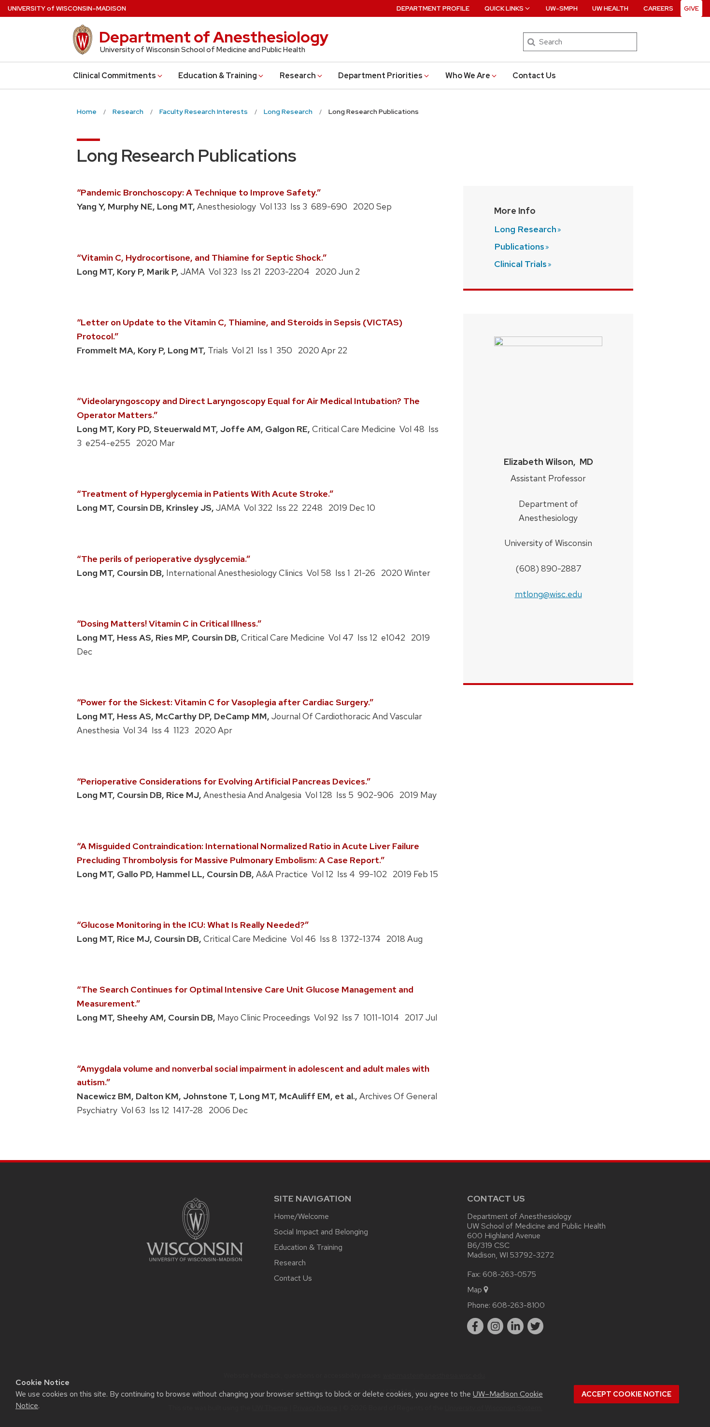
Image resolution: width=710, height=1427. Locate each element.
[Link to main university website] (194, 1263)
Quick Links (504, 8)
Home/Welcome (301, 1216)
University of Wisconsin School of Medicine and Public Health (202, 50)
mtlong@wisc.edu (548, 594)
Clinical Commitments (114, 75)
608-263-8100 (518, 1305)
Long (525, 229)
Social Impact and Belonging (321, 1232)
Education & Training (217, 75)
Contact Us (534, 75)
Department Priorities (380, 75)
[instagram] (495, 1326)
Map (474, 1290)
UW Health (610, 8)
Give (691, 8)
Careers (658, 8)
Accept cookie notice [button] (626, 1394)
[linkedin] (515, 1326)
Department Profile (433, 8)
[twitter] (535, 1326)
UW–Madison (67, 8)
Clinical (520, 263)
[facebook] (475, 1326)
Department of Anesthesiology (213, 37)
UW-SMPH (562, 8)
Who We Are (467, 75)
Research (298, 75)
